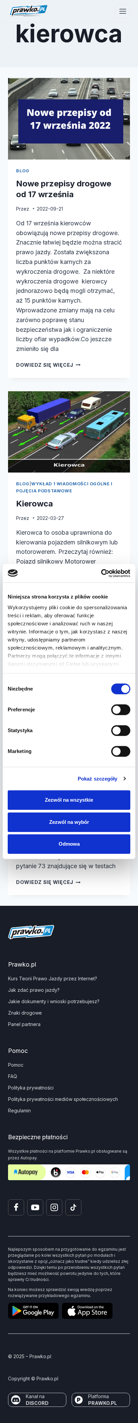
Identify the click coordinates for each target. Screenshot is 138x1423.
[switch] (120, 709)
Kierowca (34, 503)
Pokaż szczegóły (98, 779)
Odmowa (69, 844)
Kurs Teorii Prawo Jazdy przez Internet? (52, 978)
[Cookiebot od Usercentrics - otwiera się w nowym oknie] (101, 573)
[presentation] (69, 119)
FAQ (12, 1076)
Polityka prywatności (31, 1088)
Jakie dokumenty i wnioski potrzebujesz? (53, 1001)
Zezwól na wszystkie (69, 800)
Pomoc (15, 1065)
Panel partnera (24, 1024)
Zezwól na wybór (69, 822)
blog (22, 170)
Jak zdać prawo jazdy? (34, 990)
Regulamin (19, 1110)
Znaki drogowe (25, 1013)
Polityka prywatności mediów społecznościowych (63, 1099)
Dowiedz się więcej (48, 365)
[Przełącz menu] (123, 11)
